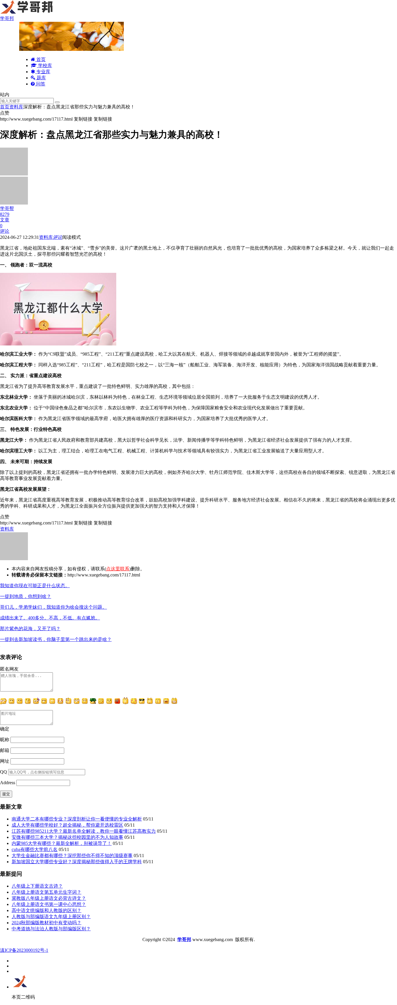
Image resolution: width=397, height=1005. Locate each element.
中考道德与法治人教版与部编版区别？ (51, 928)
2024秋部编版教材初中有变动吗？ (46, 922)
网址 (4, 761)
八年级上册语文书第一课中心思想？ (49, 904)
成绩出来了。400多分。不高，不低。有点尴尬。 (50, 617)
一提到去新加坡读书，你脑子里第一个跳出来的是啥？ (56, 639)
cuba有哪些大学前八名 (35, 849)
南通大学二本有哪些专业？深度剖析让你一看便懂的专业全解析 (77, 818)
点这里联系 (117, 568)
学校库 (44, 65)
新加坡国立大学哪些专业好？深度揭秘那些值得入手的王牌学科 (77, 861)
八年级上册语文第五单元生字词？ (46, 892)
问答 (40, 83)
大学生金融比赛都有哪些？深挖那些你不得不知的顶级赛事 (72, 855)
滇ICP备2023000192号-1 (24, 950)
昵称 (4, 739)
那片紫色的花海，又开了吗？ (30, 628)
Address (8, 782)
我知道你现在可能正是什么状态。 (35, 585)
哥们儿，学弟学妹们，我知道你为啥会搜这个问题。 (53, 607)
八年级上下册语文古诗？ (37, 886)
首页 (40, 59)
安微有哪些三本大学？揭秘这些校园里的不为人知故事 (67, 837)
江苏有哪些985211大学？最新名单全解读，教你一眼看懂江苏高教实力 (84, 831)
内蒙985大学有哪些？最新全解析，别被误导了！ (62, 843)
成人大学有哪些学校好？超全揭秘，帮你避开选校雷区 (67, 825)
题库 (40, 77)
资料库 (16, 106)
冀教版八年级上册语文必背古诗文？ (49, 898)
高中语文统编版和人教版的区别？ (46, 910)
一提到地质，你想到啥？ (25, 596)
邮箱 (4, 750)
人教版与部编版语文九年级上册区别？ (51, 916)
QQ (3, 771)
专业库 (42, 71)
